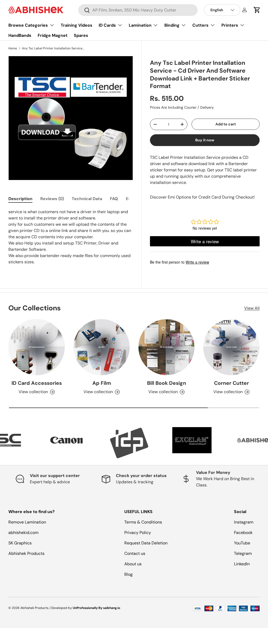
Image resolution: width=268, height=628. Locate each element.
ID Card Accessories (37, 383)
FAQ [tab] (114, 198)
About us (133, 564)
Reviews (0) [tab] (52, 198)
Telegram (243, 553)
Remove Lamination (27, 522)
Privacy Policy (137, 532)
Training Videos (76, 25)
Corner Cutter (231, 383)
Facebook (243, 532)
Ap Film (101, 383)
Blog (128, 574)
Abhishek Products (26, 553)
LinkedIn (242, 564)
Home (12, 48)
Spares (81, 35)
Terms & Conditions (143, 522)
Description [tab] (20, 198)
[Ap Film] (102, 347)
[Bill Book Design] (166, 347)
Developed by (61, 608)
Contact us (134, 553)
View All (252, 308)
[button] (257, 10)
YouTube (242, 543)
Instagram (243, 522)
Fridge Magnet (53, 35)
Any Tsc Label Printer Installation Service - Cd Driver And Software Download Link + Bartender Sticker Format (53, 48)
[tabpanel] (70, 237)
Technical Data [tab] (87, 198)
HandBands (19, 35)
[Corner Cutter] (231, 347)
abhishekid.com (23, 532)
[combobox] (138, 10)
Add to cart (225, 124)
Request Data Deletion (146, 543)
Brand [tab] (132, 198)
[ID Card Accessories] (37, 347)
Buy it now (204, 140)
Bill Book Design (166, 383)
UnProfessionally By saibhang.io (96, 608)
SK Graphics (20, 543)
